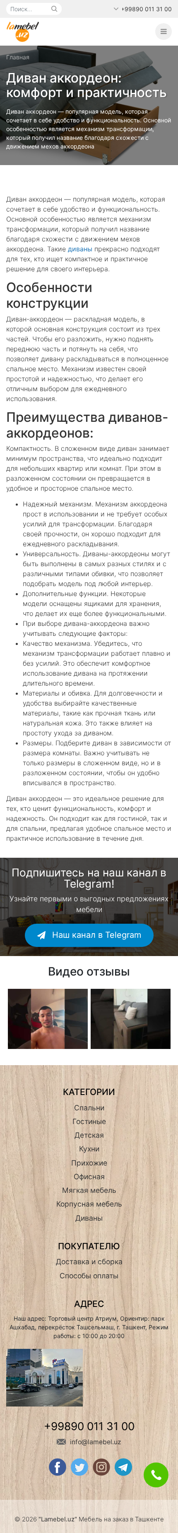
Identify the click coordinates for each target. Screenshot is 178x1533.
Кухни (89, 1148)
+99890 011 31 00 (146, 8)
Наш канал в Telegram (95, 935)
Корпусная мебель (89, 1204)
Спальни (89, 1107)
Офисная (89, 1176)
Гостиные (89, 1121)
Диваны (89, 1218)
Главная (17, 57)
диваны (80, 249)
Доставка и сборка (89, 1261)
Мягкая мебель (89, 1190)
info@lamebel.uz (94, 1442)
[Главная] (22, 30)
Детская (89, 1135)
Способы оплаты (89, 1275)
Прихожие (89, 1162)
